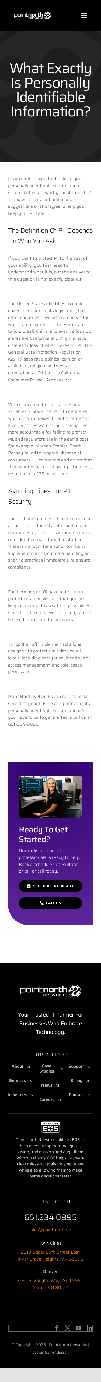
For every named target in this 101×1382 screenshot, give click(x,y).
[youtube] (78, 1328)
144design (59, 1352)
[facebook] (57, 1328)
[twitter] (67, 1328)
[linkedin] (89, 1328)
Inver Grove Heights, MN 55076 (50, 1259)
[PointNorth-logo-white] (33, 7)
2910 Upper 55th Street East (50, 1252)
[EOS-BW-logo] (50, 1123)
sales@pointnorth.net (50, 1229)
